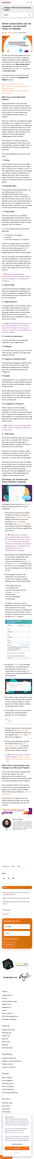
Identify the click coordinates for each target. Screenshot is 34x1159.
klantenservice (15, 564)
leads (15, 617)
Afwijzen (17, 1152)
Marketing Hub (6, 1033)
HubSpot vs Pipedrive (8, 1067)
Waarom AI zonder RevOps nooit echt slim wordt (16, 898)
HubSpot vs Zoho (7, 1064)
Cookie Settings (6, 1157)
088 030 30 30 (6, 1004)
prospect (9, 541)
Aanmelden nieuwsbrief (9, 1019)
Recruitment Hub (7, 1048)
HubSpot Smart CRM (8, 1030)
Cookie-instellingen (17, 1144)
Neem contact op (7, 1013)
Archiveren (6, 914)
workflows (16, 665)
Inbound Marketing (7, 1089)
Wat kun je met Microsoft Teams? (13, 84)
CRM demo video (7, 1103)
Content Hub (6, 1036)
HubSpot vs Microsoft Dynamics (11, 1061)
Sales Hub (5, 1039)
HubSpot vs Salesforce (9, 1058)
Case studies (5, 1109)
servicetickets (16, 592)
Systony (20, 69)
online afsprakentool (21, 517)
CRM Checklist (6, 1112)
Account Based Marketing (9, 1093)
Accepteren (17, 1148)
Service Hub (6, 1042)
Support (4, 1010)
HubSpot (28, 504)
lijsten (28, 735)
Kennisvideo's (6, 1106)
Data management (7, 1080)
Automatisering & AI (8, 1083)
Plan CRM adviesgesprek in (10, 1016)
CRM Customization (8, 1086)
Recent (5, 887)
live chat (27, 561)
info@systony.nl (6, 1007)
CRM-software (21, 730)
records (21, 735)
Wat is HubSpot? (7, 1078)
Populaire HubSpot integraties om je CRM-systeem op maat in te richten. (18, 759)
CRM (12, 866)
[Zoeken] (29, 15)
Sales (18, 866)
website (16, 522)
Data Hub (5, 1045)
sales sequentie (21, 524)
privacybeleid (13, 939)
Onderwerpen (6, 910)
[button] (28, 2)
